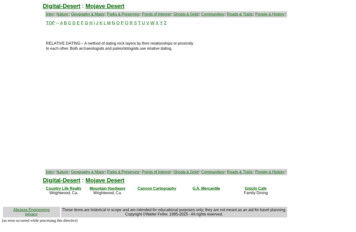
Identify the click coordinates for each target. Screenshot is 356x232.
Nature (62, 14)
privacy (31, 214)
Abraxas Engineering (31, 210)
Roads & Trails (239, 14)
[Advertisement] (23, 93)
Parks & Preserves (123, 14)
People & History (269, 14)
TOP (50, 22)
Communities (212, 14)
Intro (50, 14)
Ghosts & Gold (185, 14)
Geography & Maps (87, 14)
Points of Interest (156, 14)
